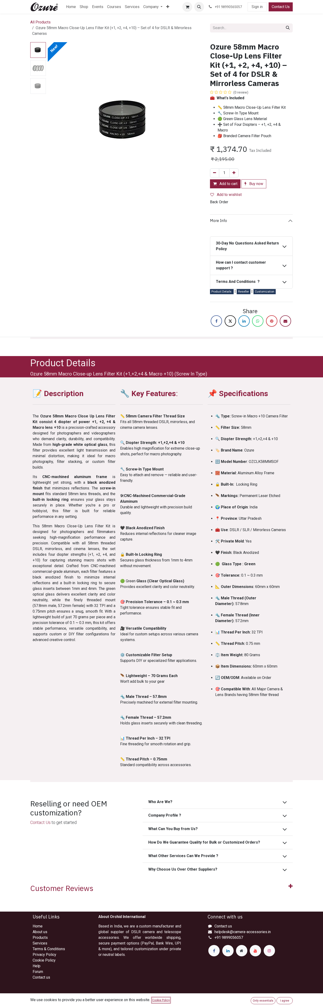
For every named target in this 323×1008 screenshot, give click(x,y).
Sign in (257, 7)
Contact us (41, 977)
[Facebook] (216, 321)
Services (40, 943)
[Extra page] (241, 950)
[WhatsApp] (257, 321)
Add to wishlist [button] (229, 194)
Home (38, 926)
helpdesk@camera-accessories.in (242, 932)
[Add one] (234, 172)
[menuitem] (71, 7)
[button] (199, 7)
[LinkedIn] (244, 321)
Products (40, 937)
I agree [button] (284, 1000)
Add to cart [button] (227, 183)
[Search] (288, 27)
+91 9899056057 (228, 937)
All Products (40, 22)
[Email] (285, 321)
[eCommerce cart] (187, 7)
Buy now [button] (255, 183)
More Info (218, 220)
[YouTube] (255, 950)
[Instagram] (269, 950)
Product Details (221, 291)
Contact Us (281, 7)
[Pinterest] (271, 321)
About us (40, 932)
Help (36, 966)
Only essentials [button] (263, 1000)
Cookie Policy (44, 960)
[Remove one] (214, 172)
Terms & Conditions (49, 949)
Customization (264, 291)
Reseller (243, 291)
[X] (230, 321)
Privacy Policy (44, 954)
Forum (38, 971)
